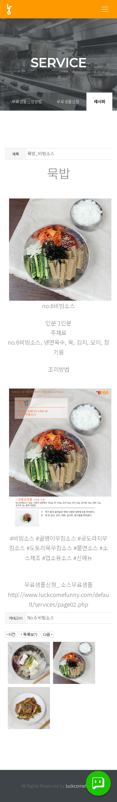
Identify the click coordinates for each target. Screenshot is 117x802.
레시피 (99, 101)
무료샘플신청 (68, 101)
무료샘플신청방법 (27, 101)
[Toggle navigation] (105, 9)
